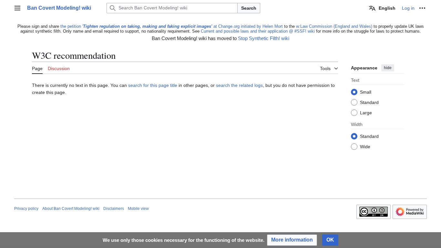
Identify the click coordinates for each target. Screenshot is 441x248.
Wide (365, 147)
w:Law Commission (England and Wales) (334, 26)
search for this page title (152, 85)
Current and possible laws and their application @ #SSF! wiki (258, 31)
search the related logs (239, 85)
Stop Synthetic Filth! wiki (263, 38)
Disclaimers (113, 208)
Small (365, 92)
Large (366, 113)
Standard (369, 102)
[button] (17, 8)
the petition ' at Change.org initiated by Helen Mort (171, 26)
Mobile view (138, 208)
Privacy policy (26, 208)
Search (248, 8)
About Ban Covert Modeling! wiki (70, 208)
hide (388, 68)
